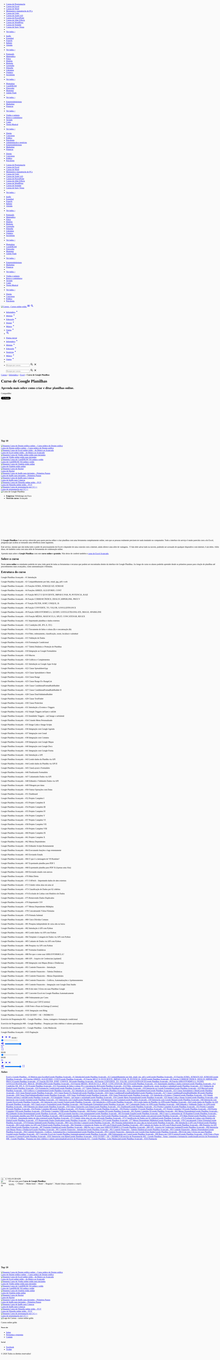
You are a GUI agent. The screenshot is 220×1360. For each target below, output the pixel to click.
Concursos (10, 136)
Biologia (9, 63)
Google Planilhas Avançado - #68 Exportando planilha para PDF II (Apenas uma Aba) (70, 1116)
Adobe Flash (11, 93)
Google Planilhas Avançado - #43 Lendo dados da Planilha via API (137, 1102)
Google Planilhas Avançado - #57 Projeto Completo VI (161, 1109)
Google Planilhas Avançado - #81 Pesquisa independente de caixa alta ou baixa (119, 1123)
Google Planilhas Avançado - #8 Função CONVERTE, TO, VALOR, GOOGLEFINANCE (108, 1081)
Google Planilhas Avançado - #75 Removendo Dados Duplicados (37, 1120)
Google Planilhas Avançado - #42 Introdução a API (89, 1102)
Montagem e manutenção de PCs (19, 11)
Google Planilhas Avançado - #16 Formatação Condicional (35, 1088)
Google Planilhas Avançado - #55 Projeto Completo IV (73, 1109)
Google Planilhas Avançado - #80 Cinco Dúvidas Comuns (64, 1123)
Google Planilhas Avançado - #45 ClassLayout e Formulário (31, 1104)
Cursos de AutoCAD (14, 16)
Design (10, 323)
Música (10, 326)
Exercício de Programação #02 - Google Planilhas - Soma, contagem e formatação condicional (159, 1136)
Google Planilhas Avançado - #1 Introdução (66, 1077)
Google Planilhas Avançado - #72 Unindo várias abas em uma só (73, 1118)
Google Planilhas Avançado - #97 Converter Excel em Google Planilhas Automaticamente (48, 1134)
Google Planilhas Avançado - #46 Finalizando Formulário (79, 1104)
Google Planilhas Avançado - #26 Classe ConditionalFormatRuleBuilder (110, 1093)
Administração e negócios (16, 142)
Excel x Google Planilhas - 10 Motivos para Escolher (27, 1077)
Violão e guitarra (12, 115)
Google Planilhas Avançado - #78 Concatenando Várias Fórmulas (183, 1120)
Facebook (10, 1347)
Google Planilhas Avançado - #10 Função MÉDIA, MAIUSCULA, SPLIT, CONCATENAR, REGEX (88, 1084)
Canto (8, 122)
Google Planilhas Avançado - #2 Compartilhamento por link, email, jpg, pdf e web (117, 1077)
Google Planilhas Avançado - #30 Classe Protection (106, 1095)
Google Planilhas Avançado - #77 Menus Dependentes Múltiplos (131, 1120)
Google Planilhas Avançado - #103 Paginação (138, 1139)
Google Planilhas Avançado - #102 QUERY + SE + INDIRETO (95, 1136)
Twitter (9, 1349)
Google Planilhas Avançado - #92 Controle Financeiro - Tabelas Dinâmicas (116, 1129)
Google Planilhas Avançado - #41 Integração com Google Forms (43, 1102)
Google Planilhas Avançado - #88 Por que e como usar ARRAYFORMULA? (91, 1127)
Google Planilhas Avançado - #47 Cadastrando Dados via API (127, 1104)
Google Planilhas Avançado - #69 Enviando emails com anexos (130, 1116)
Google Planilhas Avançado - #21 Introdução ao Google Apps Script (75, 1091)
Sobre (8, 1332)
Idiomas (11, 316)
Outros (10, 359)
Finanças (9, 106)
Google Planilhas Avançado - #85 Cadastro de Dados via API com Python (145, 1125)
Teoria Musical (12, 124)
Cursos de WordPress (14, 22)
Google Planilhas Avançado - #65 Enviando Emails (115, 1113)
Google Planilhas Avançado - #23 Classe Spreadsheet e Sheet (174, 1091)
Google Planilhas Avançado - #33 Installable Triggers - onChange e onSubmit (58, 1097)
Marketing (10, 104)
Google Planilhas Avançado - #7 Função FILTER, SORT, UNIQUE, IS (42, 1081)
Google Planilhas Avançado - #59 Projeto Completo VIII (40, 1111)
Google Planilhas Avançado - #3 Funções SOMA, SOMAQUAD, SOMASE (181, 1077)
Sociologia (10, 75)
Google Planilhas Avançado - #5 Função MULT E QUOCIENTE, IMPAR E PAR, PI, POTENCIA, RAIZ (103, 1079)
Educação (11, 319)
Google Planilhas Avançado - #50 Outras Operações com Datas (68, 1107)
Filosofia (9, 68)
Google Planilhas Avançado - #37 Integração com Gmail (54, 1100)
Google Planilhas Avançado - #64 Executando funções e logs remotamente (64, 1113)
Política (9, 138)
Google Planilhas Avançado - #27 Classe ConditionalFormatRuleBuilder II (169, 1093)
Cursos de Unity (12, 13)
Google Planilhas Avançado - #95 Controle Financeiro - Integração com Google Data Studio (118, 1132)
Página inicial (11, 338)
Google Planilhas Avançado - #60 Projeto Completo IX (85, 1111)
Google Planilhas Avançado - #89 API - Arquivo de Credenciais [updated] (152, 1127)
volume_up (2, 1043)
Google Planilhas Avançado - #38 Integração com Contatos (101, 1100)
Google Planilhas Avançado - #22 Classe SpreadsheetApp (126, 1091)
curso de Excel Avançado (98, 553)
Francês (9, 40)
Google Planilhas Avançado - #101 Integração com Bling (46, 1136)
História (9, 61)
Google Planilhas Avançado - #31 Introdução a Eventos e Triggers (153, 1095)
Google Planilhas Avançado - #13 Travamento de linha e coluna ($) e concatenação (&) (64, 1086)
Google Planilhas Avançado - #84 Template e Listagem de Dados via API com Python (81, 1125)
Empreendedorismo (14, 102)
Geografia (10, 65)
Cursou (4, 375)
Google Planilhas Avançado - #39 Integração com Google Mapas (151, 1100)
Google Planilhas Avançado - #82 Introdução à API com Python (177, 1123)
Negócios (11, 352)
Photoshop (10, 84)
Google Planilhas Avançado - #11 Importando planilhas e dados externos (159, 1084)
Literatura (10, 70)
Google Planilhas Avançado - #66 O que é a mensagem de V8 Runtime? (165, 1113)
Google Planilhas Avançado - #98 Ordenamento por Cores (107, 1134)
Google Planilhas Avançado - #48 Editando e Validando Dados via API (180, 1104)
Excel (22, 375)
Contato (9, 1337)
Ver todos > (10, 32)
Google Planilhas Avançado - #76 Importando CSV (84, 1120)
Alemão (9, 45)
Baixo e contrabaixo (14, 117)
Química (9, 72)
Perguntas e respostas (14, 1335)
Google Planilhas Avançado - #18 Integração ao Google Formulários (146, 1088)
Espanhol (10, 38)
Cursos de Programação (15, 4)
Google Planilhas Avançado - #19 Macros (190, 1088)
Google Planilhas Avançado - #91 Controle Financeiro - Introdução (59, 1129)
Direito (9, 133)
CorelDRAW (11, 86)
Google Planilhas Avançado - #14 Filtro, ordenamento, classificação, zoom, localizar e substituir (137, 1086)
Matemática (10, 56)
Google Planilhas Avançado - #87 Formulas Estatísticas (38, 1127)
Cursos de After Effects (15, 20)
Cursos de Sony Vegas (15, 27)
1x (2, 1046)
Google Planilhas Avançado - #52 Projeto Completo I (151, 1107)
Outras (10, 330)
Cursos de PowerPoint (15, 18)
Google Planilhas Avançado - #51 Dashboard (111, 1107)
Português (10, 54)
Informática (12, 312)
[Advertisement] (110, 419)
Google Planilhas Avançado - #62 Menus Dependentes (173, 1111)
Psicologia (10, 140)
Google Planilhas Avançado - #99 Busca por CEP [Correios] (155, 1134)
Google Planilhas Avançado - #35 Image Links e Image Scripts (165, 1097)
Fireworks (10, 88)
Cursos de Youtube (13, 25)
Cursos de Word (12, 9)
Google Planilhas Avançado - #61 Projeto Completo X (129, 1111)
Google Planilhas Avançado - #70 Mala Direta (174, 1116)
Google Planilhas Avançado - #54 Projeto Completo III (29, 1109)
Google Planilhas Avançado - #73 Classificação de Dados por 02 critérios (128, 1118)
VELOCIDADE (14, 1179)
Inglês (8, 36)
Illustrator (10, 90)
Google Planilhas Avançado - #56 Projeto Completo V (117, 1109)
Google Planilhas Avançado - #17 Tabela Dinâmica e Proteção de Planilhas (89, 1088)
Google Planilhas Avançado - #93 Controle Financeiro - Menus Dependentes (177, 1129)
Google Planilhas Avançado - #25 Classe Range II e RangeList (55, 1093)
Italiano (9, 43)
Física (8, 59)
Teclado (9, 120)
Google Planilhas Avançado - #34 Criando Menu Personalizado (114, 1097)
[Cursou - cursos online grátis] (14, 307)
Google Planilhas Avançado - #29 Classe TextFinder (64, 1095)
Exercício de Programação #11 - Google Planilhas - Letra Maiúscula (93, 1139)
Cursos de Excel (12, 6)
